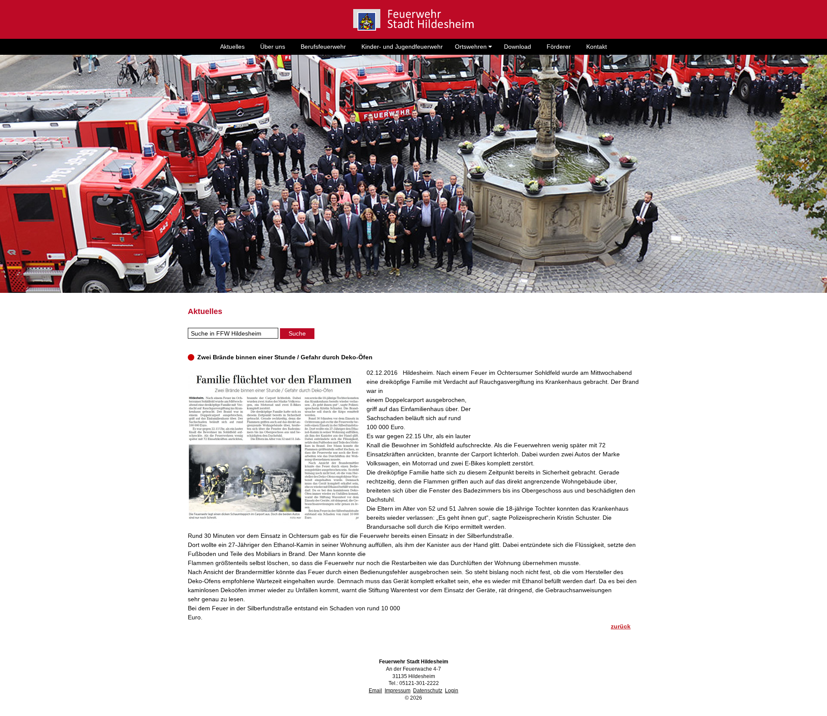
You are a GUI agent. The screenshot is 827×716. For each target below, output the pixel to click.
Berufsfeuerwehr (323, 46)
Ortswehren (471, 46)
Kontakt (596, 46)
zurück (621, 626)
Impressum (397, 691)
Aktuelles (232, 46)
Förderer (559, 46)
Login (451, 691)
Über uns (272, 46)
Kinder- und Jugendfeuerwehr (402, 46)
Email (375, 691)
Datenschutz (427, 691)
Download (517, 46)
